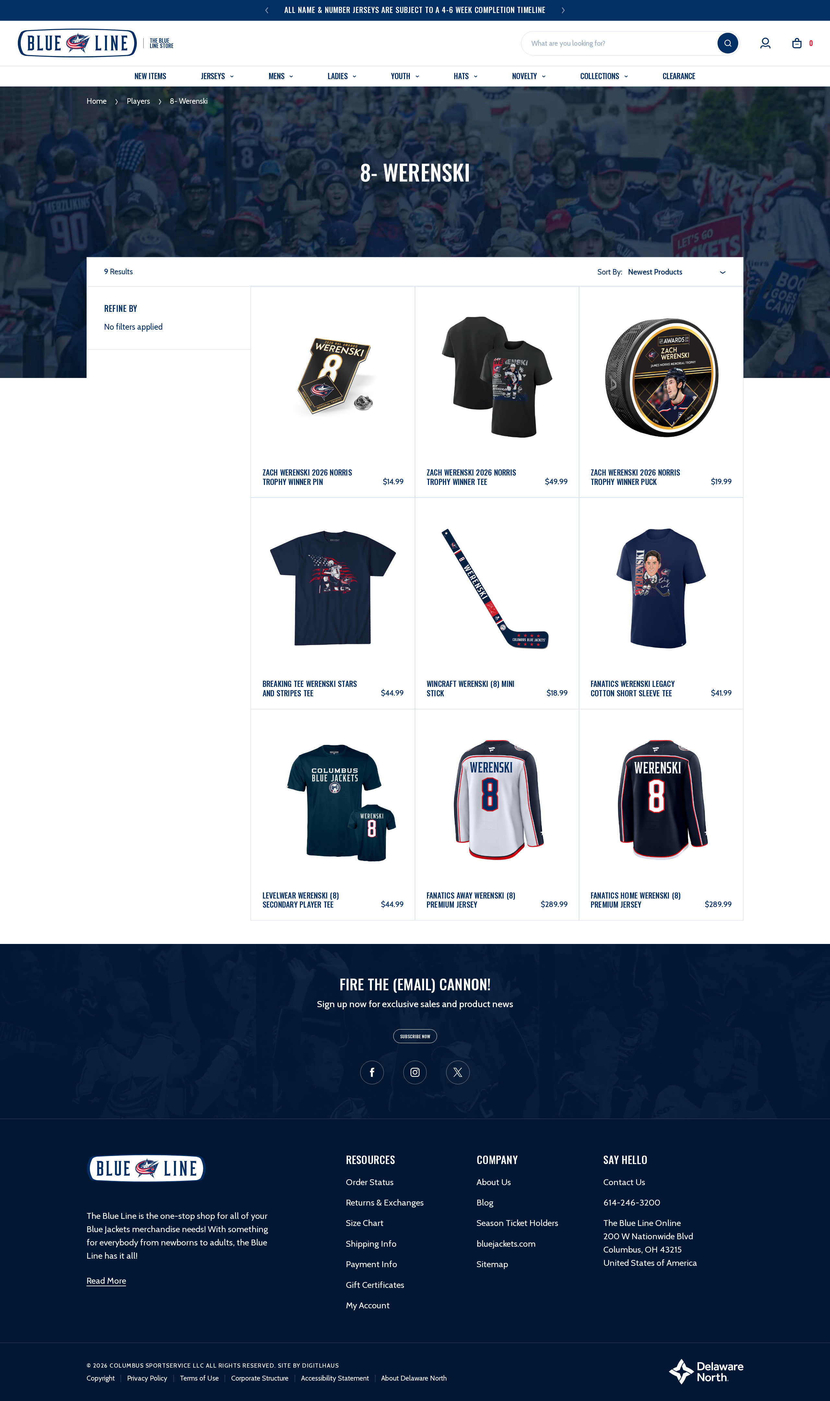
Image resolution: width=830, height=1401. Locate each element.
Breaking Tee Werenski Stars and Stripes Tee (310, 688)
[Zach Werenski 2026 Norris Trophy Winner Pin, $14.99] (333, 350)
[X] (458, 1072)
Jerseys (214, 75)
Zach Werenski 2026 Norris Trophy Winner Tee (471, 477)
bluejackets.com (506, 1243)
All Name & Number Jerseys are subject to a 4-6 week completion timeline (415, 9)
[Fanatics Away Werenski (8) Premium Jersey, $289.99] (497, 772)
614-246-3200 (631, 1202)
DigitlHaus (320, 1365)
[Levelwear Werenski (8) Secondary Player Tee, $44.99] (333, 772)
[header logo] (147, 1168)
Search (727, 43)
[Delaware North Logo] (706, 1370)
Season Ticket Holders (517, 1223)
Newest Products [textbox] (655, 272)
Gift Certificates (375, 1284)
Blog (485, 1202)
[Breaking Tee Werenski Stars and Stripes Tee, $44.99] (333, 561)
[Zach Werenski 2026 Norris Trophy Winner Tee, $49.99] (497, 350)
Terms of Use (199, 1378)
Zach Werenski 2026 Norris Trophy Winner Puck (635, 477)
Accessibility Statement (335, 1378)
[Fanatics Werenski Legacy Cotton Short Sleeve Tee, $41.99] (661, 561)
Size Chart (365, 1223)
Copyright (101, 1378)
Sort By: (610, 272)
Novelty (525, 75)
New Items (150, 75)
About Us (494, 1182)
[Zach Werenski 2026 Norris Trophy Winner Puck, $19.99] (661, 350)
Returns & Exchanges (385, 1202)
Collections (600, 75)
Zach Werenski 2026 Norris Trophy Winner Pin (307, 477)
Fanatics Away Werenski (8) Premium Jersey (471, 900)
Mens (277, 75)
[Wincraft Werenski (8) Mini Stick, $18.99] (497, 561)
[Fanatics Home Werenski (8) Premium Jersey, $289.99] (661, 772)
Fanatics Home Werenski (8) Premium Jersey (636, 900)
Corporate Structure (260, 1378)
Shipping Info (371, 1243)
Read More (106, 1280)
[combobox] (677, 272)
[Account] (765, 43)
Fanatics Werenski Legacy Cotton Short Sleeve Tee (633, 688)
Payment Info (371, 1264)
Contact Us (624, 1182)
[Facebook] (372, 1072)
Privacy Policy (147, 1378)
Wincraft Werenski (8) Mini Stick (471, 688)
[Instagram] (415, 1072)
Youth (401, 75)
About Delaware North (414, 1378)
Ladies (339, 75)
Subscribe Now (415, 1036)
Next (563, 10)
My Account (368, 1305)
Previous (267, 10)
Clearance (679, 75)
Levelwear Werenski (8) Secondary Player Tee (301, 900)
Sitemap (492, 1264)
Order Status (370, 1182)
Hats (462, 75)
